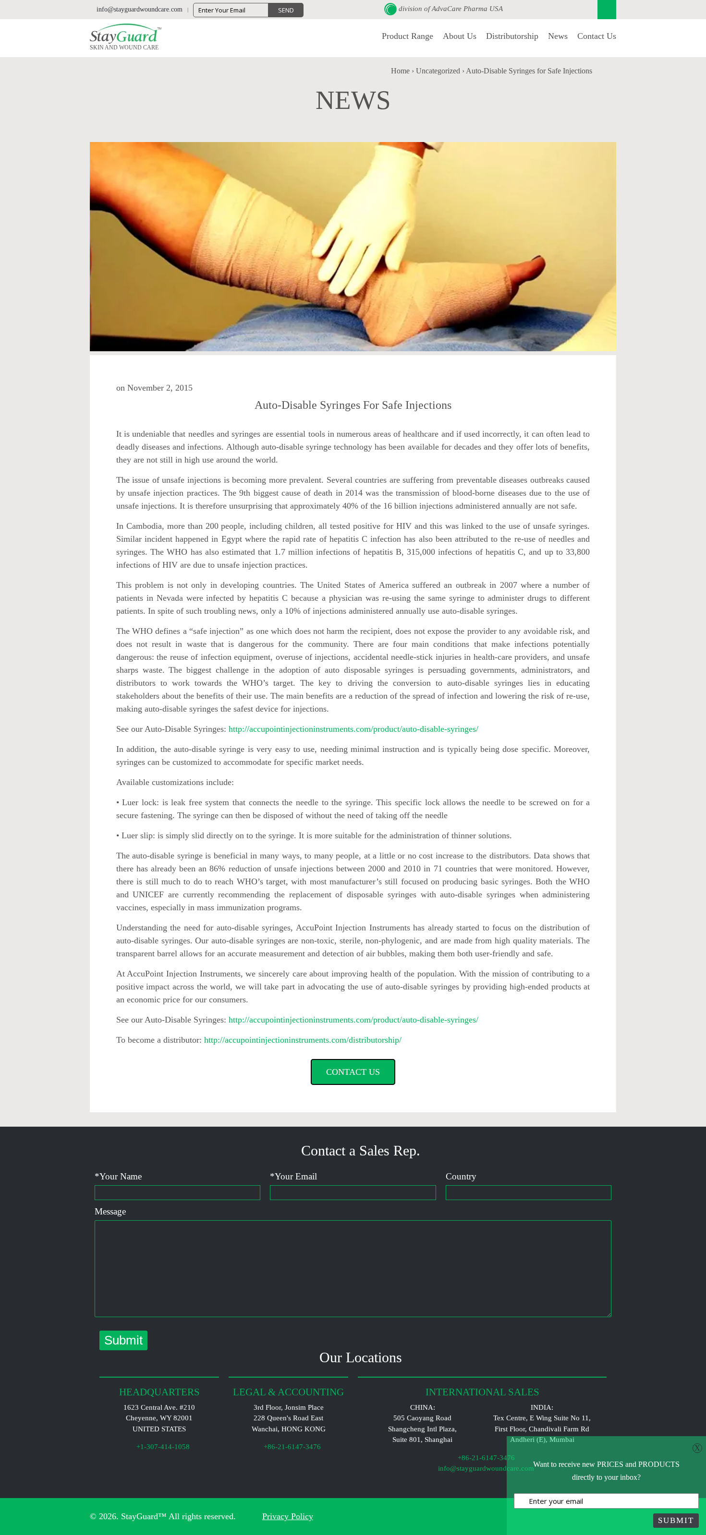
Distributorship (512, 36)
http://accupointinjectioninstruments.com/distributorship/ (303, 1040)
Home (400, 71)
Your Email (293, 1176)
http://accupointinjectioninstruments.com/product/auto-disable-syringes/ (353, 729)
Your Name (118, 1176)
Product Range (407, 36)
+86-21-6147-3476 (485, 1458)
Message (110, 1211)
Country (461, 1176)
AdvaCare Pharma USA (467, 8)
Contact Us (596, 36)
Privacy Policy (287, 1516)
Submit (676, 1520)
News (558, 36)
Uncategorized (438, 71)
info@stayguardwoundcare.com (485, 1468)
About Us (459, 36)
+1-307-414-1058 (162, 1447)
